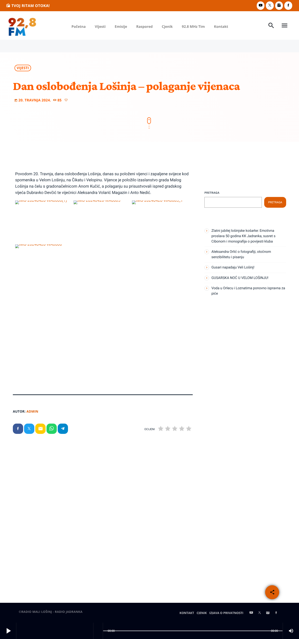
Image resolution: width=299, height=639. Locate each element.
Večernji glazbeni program (238, 357)
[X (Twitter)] (270, 5)
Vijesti (23, 68)
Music (218, 348)
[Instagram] (279, 5)
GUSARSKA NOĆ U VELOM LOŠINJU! (239, 278)
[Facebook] (288, 5)
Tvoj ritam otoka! (28, 5)
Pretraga (211, 193)
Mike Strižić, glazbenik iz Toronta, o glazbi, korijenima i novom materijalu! (147, 536)
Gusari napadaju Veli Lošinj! (46, 530)
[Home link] (22, 25)
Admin (32, 411)
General (27, 521)
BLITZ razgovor (128, 521)
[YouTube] (261, 5)
